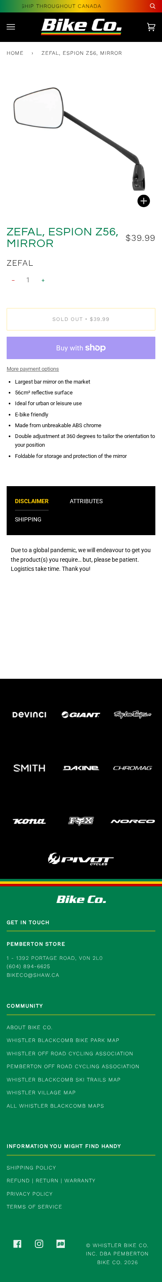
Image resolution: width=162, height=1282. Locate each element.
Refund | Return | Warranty (51, 1180)
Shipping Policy (31, 1168)
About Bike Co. (30, 1027)
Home (15, 53)
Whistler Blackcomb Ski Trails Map (64, 1079)
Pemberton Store (36, 944)
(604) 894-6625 (28, 966)
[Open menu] (19, 27)
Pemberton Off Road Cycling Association (73, 1066)
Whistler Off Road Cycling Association (70, 1053)
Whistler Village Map (41, 1092)
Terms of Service (34, 1207)
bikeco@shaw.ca (33, 975)
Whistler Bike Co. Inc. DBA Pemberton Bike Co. (117, 1253)
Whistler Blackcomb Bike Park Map (63, 1040)
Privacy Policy (30, 1194)
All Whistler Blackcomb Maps (55, 1106)
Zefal (20, 263)
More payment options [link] (33, 369)
